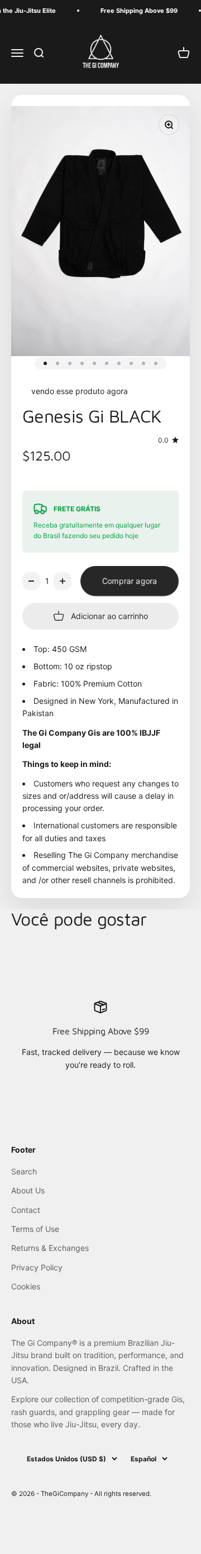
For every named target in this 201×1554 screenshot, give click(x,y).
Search (24, 1171)
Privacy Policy (37, 1267)
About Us (28, 1190)
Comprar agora (129, 581)
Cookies (25, 1286)
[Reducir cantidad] (31, 581)
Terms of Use (35, 1229)
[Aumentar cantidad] (62, 581)
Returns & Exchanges (50, 1248)
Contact (25, 1210)
